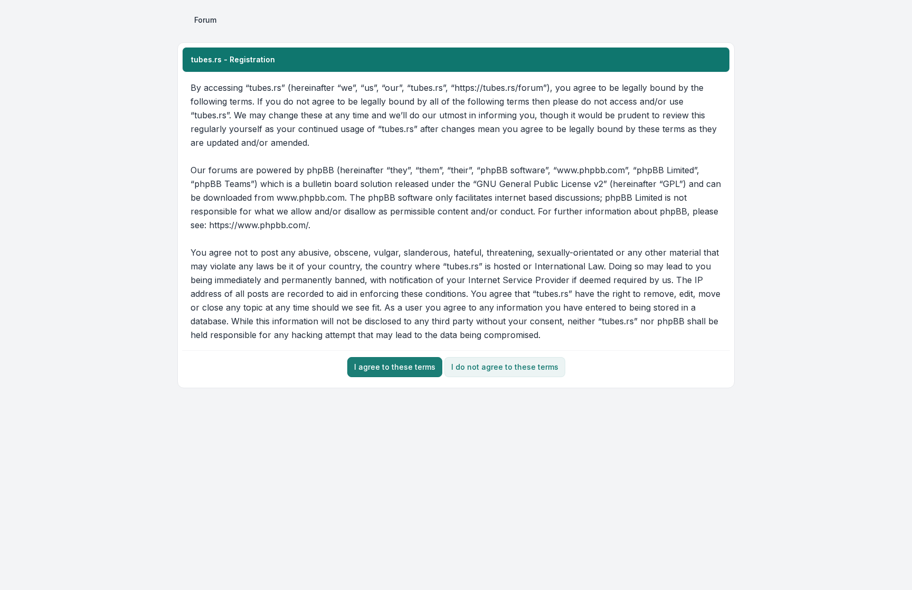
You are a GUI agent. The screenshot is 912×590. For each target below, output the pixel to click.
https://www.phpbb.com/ (258, 225)
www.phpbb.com (311, 197)
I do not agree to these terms (504, 366)
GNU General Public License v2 (540, 184)
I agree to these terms (394, 366)
